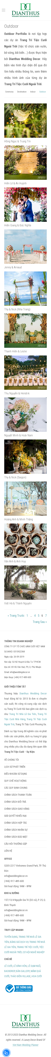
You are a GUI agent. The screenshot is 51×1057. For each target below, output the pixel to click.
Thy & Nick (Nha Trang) (17, 309)
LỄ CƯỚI (8, 965)
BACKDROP (9, 971)
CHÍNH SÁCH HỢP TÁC (15, 822)
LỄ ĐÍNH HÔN (20, 965)
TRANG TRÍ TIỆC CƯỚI (27, 947)
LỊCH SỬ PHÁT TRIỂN (14, 766)
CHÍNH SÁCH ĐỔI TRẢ (15, 801)
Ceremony (9, 92)
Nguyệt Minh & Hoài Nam (18, 435)
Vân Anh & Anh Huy (15, 561)
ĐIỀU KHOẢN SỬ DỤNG (15, 773)
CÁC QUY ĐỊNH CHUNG (15, 787)
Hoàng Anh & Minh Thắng (18, 519)
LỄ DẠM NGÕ (34, 965)
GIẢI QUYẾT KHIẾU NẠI (15, 815)
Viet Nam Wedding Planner (25, 1044)
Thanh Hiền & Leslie (15, 351)
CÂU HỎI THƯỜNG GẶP (15, 843)
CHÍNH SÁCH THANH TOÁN (18, 794)
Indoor (33, 92)
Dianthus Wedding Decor (33, 693)
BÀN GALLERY (23, 971)
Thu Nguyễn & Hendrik (16, 393)
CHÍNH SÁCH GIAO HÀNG (16, 808)
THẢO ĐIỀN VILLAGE (20, 976)
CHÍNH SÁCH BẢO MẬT (15, 836)
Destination (21, 92)
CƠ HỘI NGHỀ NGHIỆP (34, 952)
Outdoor (42, 92)
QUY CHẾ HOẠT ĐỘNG (15, 780)
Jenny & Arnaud (13, 267)
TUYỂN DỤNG (11, 936)
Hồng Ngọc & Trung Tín (17, 141)
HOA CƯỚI (37, 976)
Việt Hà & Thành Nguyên (18, 603)
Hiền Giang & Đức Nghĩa (17, 225)
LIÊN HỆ (8, 850)
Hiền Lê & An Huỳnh (15, 183)
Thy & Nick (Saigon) (15, 477)
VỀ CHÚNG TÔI (11, 759)
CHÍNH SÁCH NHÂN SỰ (15, 829)
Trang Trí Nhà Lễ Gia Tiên (22, 714)
